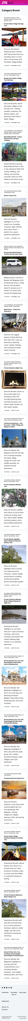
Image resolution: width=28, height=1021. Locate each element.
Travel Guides (22, 992)
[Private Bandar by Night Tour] (14, 379)
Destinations (5, 992)
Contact (5, 1009)
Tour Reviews (12, 75)
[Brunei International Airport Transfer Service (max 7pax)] (14, 266)
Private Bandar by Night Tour (13, 368)
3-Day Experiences (8, 304)
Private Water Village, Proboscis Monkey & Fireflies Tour (13, 838)
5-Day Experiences (8, 130)
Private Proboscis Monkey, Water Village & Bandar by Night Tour (12, 601)
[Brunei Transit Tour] (14, 207)
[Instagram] (6, 987)
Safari (9, 420)
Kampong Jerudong (9, 19)
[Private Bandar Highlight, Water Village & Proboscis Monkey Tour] (14, 554)
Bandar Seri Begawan (12, 73)
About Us (14, 994)
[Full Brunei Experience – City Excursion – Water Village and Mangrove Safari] (14, 438)
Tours (10, 20)
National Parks (8, 133)
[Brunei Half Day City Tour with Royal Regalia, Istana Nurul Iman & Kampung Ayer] (14, 676)
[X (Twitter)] (4, 987)
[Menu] (25, 2)
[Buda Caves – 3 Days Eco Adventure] (14, 323)
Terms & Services (21, 1016)
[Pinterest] (9, 987)
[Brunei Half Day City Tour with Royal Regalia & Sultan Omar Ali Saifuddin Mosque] (14, 734)
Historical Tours (14, 17)
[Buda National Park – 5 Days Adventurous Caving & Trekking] (14, 152)
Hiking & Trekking (17, 132)
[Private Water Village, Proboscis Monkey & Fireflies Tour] (14, 851)
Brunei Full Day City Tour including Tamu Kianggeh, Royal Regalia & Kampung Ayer (14, 953)
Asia (5, 17)
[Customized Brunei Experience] (14, 790)
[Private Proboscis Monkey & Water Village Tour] (14, 908)
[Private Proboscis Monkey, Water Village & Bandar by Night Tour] (14, 614)
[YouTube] (11, 987)
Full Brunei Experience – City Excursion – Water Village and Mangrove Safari (13, 425)
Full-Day (6, 75)
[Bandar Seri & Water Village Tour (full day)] (14, 91)
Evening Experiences (15, 361)
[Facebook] (2, 987)
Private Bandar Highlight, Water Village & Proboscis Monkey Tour (12, 540)
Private (16, 19)
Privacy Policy (22, 1018)
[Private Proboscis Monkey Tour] (14, 498)
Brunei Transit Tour (10, 195)
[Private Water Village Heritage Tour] (14, 37)
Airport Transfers (9, 246)
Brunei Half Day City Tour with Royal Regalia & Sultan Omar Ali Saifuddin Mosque (13, 721)
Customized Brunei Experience (14, 778)
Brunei (8, 17)
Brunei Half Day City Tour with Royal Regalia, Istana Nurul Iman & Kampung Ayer (13, 662)
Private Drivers (17, 247)
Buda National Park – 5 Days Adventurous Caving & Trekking (13, 138)
